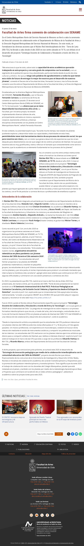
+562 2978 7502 (48, 506)
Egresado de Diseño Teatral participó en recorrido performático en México (40, 419)
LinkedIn (76, 434)
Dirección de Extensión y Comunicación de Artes (59, 543)
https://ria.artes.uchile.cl (39, 297)
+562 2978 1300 (35, 482)
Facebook (72, 434)
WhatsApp (80, 434)
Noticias (9, 21)
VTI (26, 543)
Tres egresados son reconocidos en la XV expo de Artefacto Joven (69, 418)
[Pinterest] (52, 515)
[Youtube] (36, 515)
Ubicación (28, 454)
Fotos (63, 444)
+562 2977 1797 (48, 494)
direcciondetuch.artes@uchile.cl (42, 496)
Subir (6, 434)
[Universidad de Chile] (10, 2)
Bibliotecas (73, 2)
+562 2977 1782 (35, 494)
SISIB (22, 543)
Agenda (25, 444)
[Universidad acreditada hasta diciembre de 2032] (42, 529)
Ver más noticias (33, 396)
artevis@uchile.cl (42, 508)
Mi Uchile (65, 2)
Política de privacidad (68, 454)
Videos (76, 444)
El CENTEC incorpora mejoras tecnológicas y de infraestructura (13, 419)
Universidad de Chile (33, 543)
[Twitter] (42, 515)
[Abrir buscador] (80, 2)
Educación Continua (44, 444)
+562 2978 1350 (48, 482)
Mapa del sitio (46, 454)
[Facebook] (47, 515)
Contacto (12, 454)
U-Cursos (58, 2)
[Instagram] (31, 515)
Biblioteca (64, 449)
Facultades (48, 2)
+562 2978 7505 (35, 506)
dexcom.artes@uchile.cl (42, 484)
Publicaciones (23, 449)
